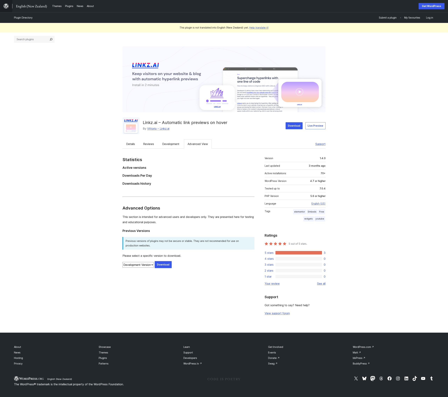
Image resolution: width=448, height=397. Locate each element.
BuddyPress (361, 363)
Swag (273, 363)
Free (321, 211)
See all (321, 283)
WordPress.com (363, 346)
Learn (186, 346)
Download (294, 125)
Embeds (312, 211)
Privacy (18, 363)
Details (130, 144)
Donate (274, 357)
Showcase (105, 346)
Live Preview (315, 125)
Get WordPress (431, 6)
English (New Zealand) (59, 379)
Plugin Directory (23, 17)
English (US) (319, 203)
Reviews (148, 144)
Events (272, 352)
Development (170, 144)
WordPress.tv (192, 363)
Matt (357, 352)
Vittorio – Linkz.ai (158, 128)
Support (320, 144)
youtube (320, 218)
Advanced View (198, 144)
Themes (103, 352)
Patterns (103, 363)
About (17, 346)
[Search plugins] (51, 39)
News (17, 352)
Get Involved (275, 346)
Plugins (103, 357)
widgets (308, 218)
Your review (272, 283)
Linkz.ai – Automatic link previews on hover (185, 122)
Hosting (18, 357)
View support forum (277, 313)
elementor (299, 211)
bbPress (359, 357)
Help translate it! (258, 27)
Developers (190, 357)
